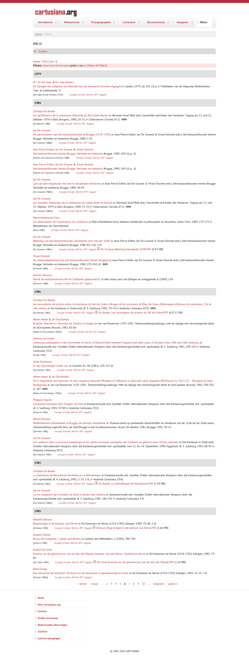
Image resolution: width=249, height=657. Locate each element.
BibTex (89, 94)
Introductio (45, 22)
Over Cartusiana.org (49, 604)
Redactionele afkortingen (52, 624)
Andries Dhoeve (42, 275)
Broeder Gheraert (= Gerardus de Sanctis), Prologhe (63, 323)
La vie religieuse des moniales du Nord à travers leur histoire (69, 494)
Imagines (182, 22)
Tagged (103, 94)
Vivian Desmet (84, 149)
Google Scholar (77, 94)
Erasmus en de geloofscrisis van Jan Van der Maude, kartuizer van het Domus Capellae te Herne (89, 553)
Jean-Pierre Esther (43, 149)
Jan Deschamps (60, 319)
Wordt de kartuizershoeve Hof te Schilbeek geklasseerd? (66, 279)
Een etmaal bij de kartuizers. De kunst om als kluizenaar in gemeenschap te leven (80, 573)
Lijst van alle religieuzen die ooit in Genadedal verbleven (67, 183)
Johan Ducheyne (42, 361)
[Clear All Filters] (97, 65)
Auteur (37, 61)
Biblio (203, 22)
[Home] (56, 13)
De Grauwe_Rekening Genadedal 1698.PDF (126, 249)
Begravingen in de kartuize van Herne (55, 523)
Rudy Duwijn (40, 569)
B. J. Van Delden (64, 82)
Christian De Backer (44, 111)
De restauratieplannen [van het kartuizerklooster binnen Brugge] (70, 260)
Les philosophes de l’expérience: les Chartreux (60, 221)
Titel (44, 61)
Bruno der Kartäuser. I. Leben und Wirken (57, 538)
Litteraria (129, 22)
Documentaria (156, 22)
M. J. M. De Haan (42, 82)
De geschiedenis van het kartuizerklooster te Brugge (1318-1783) (71, 134)
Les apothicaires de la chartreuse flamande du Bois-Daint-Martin (70, 115)
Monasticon (71, 22)
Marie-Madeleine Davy (46, 217)
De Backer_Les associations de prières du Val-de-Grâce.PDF (133, 312)
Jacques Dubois (42, 534)
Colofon (42, 631)
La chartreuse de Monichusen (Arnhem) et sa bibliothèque (66, 475)
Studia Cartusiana (48, 618)
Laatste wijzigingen (49, 638)
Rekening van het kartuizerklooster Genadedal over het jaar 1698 (71, 241)
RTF (96, 94)
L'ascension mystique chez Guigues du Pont (58, 404)
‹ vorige (94, 583)
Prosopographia (101, 22)
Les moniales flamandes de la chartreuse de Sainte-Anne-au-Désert (72, 202)
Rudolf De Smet (42, 549)
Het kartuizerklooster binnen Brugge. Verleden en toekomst (68, 153)
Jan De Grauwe (41, 130)
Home (38, 34)
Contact (42, 611)
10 (143, 583)
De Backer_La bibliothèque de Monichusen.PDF (125, 483)
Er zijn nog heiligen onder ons (50, 365)
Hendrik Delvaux (42, 519)
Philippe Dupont (42, 400)
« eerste (82, 583)
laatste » (172, 583)
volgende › (159, 583)
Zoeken (42, 51)
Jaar (51, 61)
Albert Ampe (40, 319)
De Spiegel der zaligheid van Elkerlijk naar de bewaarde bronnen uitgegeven (78, 86)
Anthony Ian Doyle (43, 338)
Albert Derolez (42, 419)
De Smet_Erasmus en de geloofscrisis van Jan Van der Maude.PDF (135, 562)
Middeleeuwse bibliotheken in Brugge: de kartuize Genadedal (69, 423)
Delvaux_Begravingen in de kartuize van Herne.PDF (126, 528)
